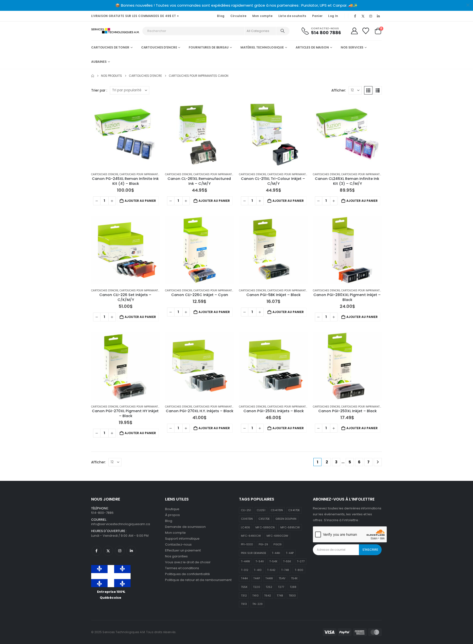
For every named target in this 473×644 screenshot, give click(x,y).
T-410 (257, 570)
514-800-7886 (102, 512)
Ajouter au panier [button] (140, 201)
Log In (333, 16)
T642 (267, 595)
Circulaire (238, 16)
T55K (244, 587)
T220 (256, 587)
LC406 (245, 527)
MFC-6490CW (251, 536)
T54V (282, 578)
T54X (294, 578)
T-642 (271, 570)
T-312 (244, 570)
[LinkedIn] (378, 16)
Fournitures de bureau (208, 47)
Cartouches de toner (110, 47)
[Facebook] (355, 16)
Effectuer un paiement (183, 550)
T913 (244, 604)
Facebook (96, 551)
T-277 (300, 561)
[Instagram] (371, 16)
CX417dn (247, 519)
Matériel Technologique (262, 47)
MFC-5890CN (265, 527)
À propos (172, 515)
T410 (255, 595)
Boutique (172, 509)
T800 (292, 595)
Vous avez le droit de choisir (188, 562)
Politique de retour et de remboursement (198, 580)
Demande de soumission (185, 526)
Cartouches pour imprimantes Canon (145, 174)
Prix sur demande (253, 553)
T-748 (285, 570)
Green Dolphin (286, 519)
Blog (220, 16)
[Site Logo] (115, 31)
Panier (317, 16)
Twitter (108, 551)
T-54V (259, 561)
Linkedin (131, 551)
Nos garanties (176, 556)
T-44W (245, 561)
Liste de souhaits (292, 16)
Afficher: (338, 90)
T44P (256, 578)
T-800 (299, 570)
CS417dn (277, 510)
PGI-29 (263, 544)
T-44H (276, 553)
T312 (244, 595)
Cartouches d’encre (159, 47)
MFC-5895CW (290, 527)
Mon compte (262, 16)
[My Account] (354, 31)
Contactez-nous (178, 544)
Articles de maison (312, 47)
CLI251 (261, 510)
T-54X (273, 561)
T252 (269, 587)
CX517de (264, 519)
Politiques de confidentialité (187, 574)
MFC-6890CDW (277, 536)
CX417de (294, 510)
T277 (281, 587)
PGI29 (277, 544)
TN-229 (257, 604)
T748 (280, 595)
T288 (293, 587)
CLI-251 (246, 510)
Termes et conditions (182, 568)
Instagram (120, 551)
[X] (363, 16)
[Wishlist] (366, 31)
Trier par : (99, 90)
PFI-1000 (247, 544)
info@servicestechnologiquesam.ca (120, 524)
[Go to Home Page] (92, 76)
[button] (368, 90)
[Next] (378, 462)
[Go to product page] (125, 133)
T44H (244, 578)
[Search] (282, 31)
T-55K (287, 561)
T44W (269, 578)
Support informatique (182, 538)
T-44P (290, 553)
